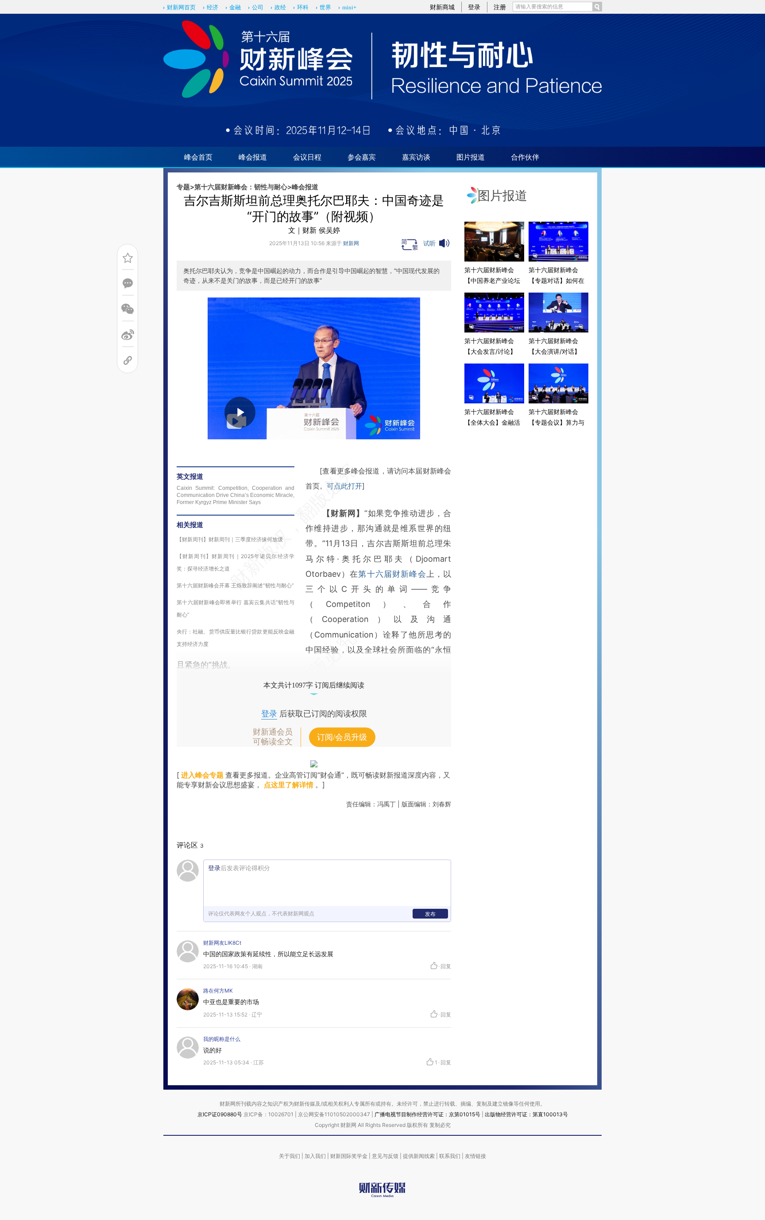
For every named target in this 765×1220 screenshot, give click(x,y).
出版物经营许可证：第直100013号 (526, 1114)
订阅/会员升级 (342, 737)
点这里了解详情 (288, 784)
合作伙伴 (525, 156)
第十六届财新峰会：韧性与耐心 (240, 187)
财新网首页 (181, 7)
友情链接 (475, 1156)
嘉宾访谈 (416, 156)
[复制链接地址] (127, 360)
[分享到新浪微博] (127, 335)
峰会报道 (253, 156)
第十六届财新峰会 (392, 574)
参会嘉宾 (362, 156)
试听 (429, 243)
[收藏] (127, 257)
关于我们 (289, 1156)
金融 (235, 7)
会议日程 (307, 156)
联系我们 (449, 1156)
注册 (500, 7)
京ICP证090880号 (219, 1114)
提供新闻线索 (419, 1156)
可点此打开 (344, 485)
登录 (474, 7)
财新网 (351, 243)
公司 (257, 7)
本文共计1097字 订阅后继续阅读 (313, 685)
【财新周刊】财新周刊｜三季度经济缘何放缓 (230, 539)
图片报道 (470, 156)
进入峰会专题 (202, 774)
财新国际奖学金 (348, 1156)
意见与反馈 (385, 1156)
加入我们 (315, 1156)
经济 (212, 7)
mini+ (349, 7)
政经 (280, 7)
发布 (430, 914)
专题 (183, 187)
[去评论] (127, 283)
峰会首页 (198, 156)
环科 (303, 7)
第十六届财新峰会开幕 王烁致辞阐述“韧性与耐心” (235, 585)
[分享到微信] (127, 309)
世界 (325, 7)
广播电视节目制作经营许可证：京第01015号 (427, 1114)
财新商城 (442, 7)
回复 (445, 966)
